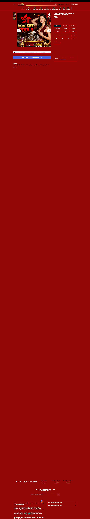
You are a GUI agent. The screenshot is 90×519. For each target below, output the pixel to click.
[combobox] (40, 4)
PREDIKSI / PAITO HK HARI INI (32, 57)
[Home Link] (21, 4)
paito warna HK (28, 513)
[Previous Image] (19, 30)
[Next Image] (49, 30)
